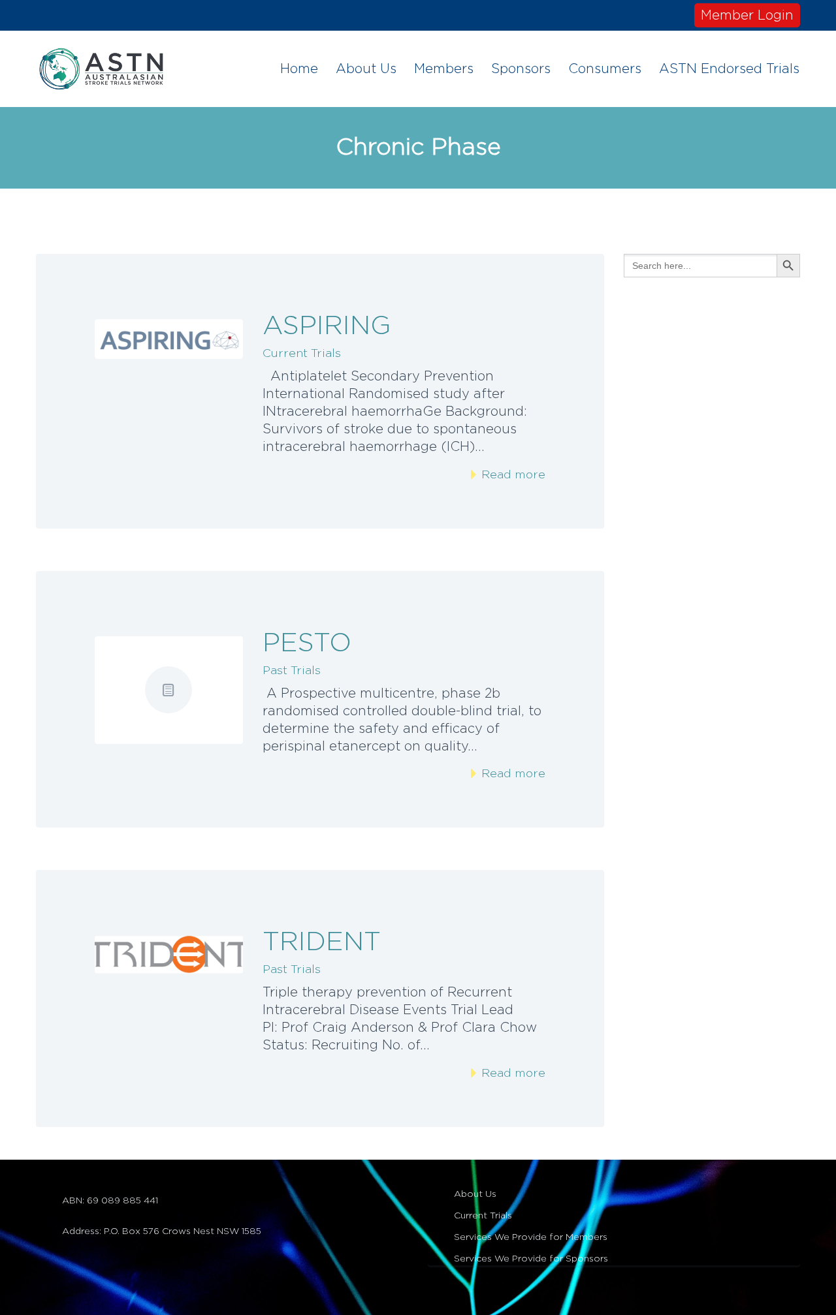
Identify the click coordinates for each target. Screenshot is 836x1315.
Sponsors (521, 69)
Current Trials (302, 354)
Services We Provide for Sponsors (531, 1258)
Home (299, 69)
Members (444, 69)
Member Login (747, 15)
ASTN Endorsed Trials (729, 69)
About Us (366, 69)
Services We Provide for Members (530, 1237)
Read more (511, 475)
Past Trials (292, 671)
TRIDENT (322, 942)
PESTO (307, 643)
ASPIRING (327, 326)
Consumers (604, 69)
